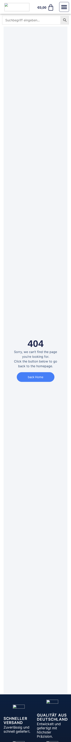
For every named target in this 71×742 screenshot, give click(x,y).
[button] (64, 7)
